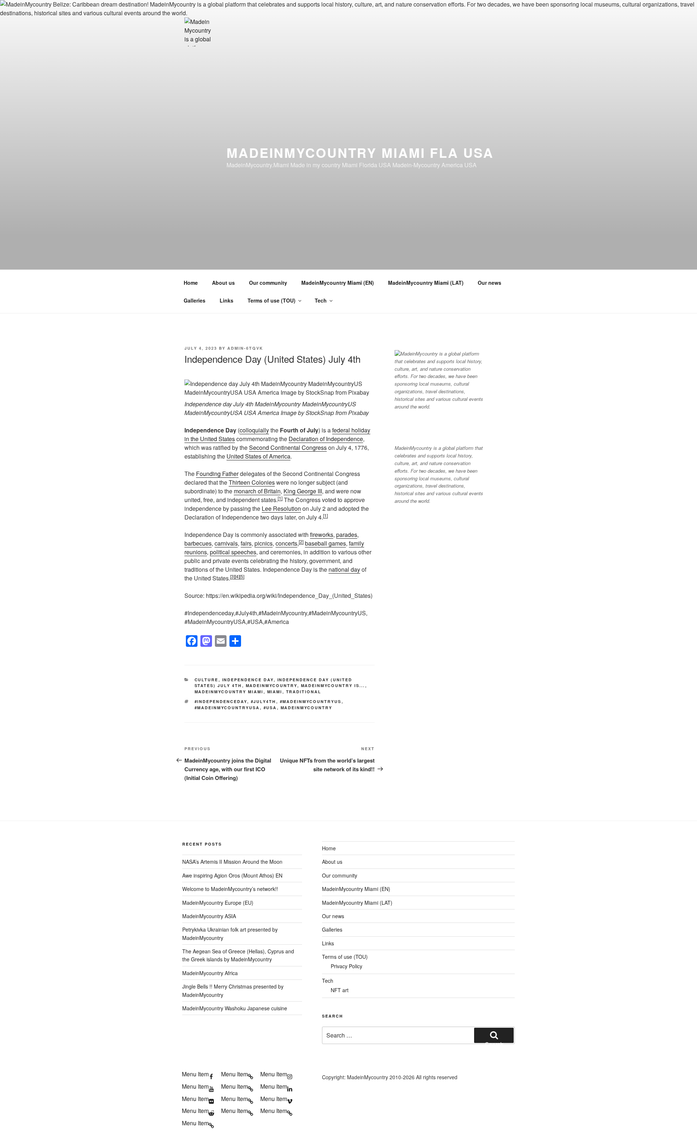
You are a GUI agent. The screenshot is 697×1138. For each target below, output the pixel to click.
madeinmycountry (307, 707)
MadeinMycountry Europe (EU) (217, 902)
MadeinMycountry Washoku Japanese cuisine (234, 1008)
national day (344, 569)
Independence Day (248, 679)
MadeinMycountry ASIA (209, 916)
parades (346, 534)
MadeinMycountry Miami (229, 691)
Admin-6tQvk (245, 348)
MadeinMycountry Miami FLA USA (360, 152)
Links (226, 300)
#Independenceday (221, 701)
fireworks (321, 534)
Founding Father (217, 473)
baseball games (325, 543)
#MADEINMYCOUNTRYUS (311, 701)
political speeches (233, 552)
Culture (207, 679)
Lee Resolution (281, 508)
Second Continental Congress (288, 447)
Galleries (194, 300)
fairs (246, 543)
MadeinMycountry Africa (210, 973)
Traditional (304, 691)
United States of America (258, 456)
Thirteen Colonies (252, 482)
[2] (301, 541)
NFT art (339, 990)
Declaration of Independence (326, 439)
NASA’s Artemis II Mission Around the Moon (232, 861)
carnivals (226, 543)
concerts (286, 543)
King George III (303, 491)
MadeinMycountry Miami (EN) (337, 282)
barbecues (198, 543)
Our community (268, 282)
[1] (280, 498)
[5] (242, 576)
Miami (274, 691)
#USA (270, 707)
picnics (263, 543)
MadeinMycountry (271, 685)
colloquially (254, 430)
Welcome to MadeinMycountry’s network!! (230, 888)
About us (223, 282)
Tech (321, 300)
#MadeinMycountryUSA (227, 707)
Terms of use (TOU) (271, 300)
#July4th (263, 701)
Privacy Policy (346, 966)
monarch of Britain (257, 491)
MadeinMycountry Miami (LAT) (426, 282)
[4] (237, 576)
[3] (232, 576)
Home (191, 282)
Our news (489, 282)
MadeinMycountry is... (333, 685)
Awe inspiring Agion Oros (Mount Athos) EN (232, 875)
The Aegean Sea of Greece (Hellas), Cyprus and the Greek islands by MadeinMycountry (238, 955)
